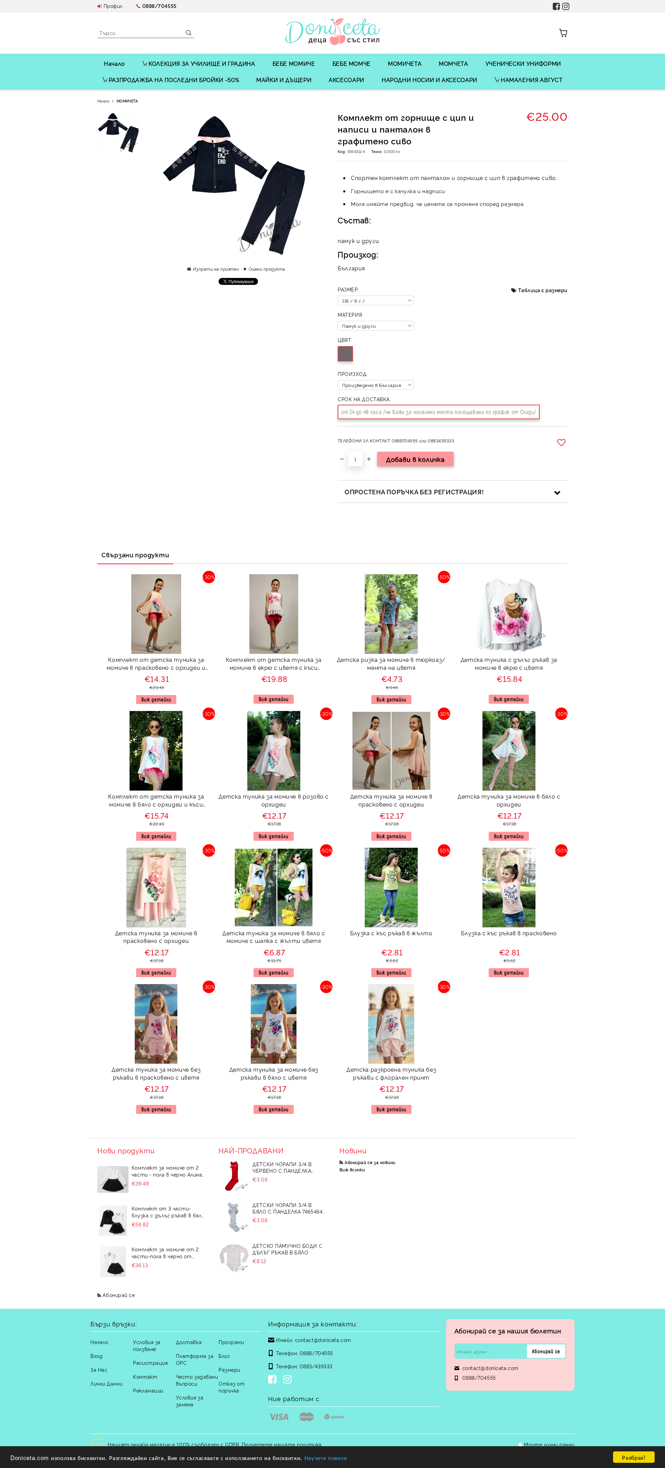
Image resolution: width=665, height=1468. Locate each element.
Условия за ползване (147, 1345)
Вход (96, 1355)
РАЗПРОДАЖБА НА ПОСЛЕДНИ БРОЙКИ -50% (174, 79)
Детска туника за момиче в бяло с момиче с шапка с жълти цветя (273, 937)
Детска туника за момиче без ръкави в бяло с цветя (273, 1073)
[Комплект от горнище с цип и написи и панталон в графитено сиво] (118, 132)
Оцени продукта (267, 269)
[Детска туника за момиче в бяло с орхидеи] (508, 751)
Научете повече (325, 1457)
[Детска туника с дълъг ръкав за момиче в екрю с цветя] (509, 614)
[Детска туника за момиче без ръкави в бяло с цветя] (273, 1024)
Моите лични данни (549, 1444)
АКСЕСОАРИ (346, 79)
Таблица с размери (543, 290)
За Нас (98, 1369)
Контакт (145, 1376)
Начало (114, 63)
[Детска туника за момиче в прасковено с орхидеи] (391, 751)
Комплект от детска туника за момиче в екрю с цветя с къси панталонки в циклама (274, 664)
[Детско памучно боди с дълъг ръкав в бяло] (234, 1257)
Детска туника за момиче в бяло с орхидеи (509, 800)
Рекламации (148, 1390)
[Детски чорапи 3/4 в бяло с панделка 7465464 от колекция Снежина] (234, 1217)
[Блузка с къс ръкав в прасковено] (508, 887)
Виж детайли (156, 699)
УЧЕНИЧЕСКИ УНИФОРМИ (523, 63)
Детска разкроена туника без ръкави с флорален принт (391, 1073)
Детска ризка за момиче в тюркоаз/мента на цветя (391, 663)
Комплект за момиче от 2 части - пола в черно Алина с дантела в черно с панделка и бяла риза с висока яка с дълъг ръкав (167, 1171)
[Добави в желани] (562, 442)
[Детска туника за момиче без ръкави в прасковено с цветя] (156, 1024)
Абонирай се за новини (370, 1162)
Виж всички (352, 1169)
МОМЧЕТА (453, 63)
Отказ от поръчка (232, 1387)
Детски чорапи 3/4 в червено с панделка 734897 (282, 1167)
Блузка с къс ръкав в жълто (391, 933)
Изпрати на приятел (216, 269)
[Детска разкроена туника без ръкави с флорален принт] (391, 1024)
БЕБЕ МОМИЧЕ (294, 63)
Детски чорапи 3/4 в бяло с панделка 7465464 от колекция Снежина (287, 1208)
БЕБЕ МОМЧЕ (351, 63)
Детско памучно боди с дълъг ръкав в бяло (287, 1248)
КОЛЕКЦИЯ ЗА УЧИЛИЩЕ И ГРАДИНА (202, 63)
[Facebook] (273, 1380)
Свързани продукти (135, 554)
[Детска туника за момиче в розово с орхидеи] (273, 751)
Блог (224, 1355)
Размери (229, 1369)
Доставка (189, 1342)
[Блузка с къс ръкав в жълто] (391, 887)
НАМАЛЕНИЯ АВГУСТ (531, 79)
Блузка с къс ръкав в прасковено (509, 933)
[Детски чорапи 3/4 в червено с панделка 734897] (234, 1176)
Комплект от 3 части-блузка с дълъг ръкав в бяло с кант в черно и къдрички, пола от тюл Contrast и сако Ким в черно (168, 1212)
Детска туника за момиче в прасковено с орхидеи (391, 800)
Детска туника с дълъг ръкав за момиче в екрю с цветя (509, 663)
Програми (231, 1342)
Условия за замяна (190, 1400)
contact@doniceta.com (323, 1339)
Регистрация (150, 1362)
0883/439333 (316, 1366)
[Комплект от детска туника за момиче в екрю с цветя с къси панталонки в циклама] (273, 614)
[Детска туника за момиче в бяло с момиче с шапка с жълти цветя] (273, 887)
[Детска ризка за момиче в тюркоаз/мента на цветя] (391, 614)
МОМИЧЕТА (405, 63)
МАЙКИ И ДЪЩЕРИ (283, 79)
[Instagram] (288, 1380)
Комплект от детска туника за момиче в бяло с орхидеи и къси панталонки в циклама (156, 801)
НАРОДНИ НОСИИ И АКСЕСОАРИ (429, 79)
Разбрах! (633, 1457)
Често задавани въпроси (197, 1380)
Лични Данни (106, 1383)
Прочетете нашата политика (282, 1444)
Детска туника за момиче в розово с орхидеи (274, 800)
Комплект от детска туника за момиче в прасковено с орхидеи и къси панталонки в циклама (156, 664)
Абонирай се (119, 1294)
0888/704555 (159, 5)
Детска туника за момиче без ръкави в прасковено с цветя (156, 1073)
